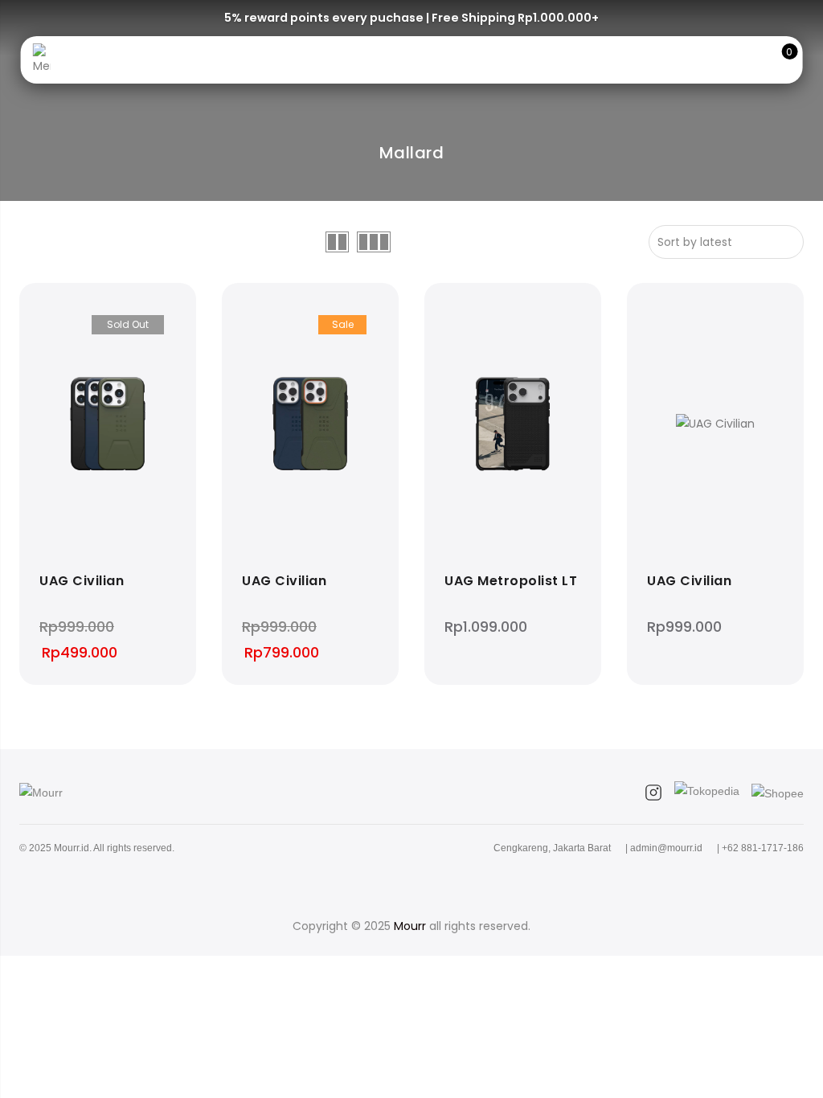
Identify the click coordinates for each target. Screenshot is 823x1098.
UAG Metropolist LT (510, 581)
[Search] (702, 60)
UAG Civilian (81, 581)
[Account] (727, 60)
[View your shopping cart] (777, 60)
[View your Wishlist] (752, 60)
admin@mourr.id (666, 848)
